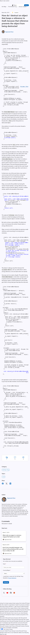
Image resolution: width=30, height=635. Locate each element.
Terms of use (10, 632)
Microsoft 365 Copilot (24, 619)
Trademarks (15, 632)
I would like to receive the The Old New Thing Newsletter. (13, 577)
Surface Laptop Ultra (16, 603)
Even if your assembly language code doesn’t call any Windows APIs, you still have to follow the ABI (13, 549)
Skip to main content (4, 0)
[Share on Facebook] (3, 484)
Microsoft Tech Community (17, 622)
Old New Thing (5, 469)
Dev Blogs (4, 6)
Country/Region (7, 570)
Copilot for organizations (9, 605)
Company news (8, 626)
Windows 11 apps (13, 606)
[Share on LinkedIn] (10, 484)
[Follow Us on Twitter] (4, 593)
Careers (22, 624)
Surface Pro (2, 603)
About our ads (3, 634)
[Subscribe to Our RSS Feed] (14, 593)
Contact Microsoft (19, 631)
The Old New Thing (12, 6)
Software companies (10, 624)
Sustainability (14, 627)
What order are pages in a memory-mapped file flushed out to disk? (12, 536)
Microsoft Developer (14, 621)
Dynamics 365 (17, 618)
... (26, 6)
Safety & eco (21, 632)
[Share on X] (7, 484)
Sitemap (13, 631)
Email (4, 564)
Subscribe (6, 582)
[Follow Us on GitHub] (11, 593)
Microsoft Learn (22, 621)
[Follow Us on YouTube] (7, 593)
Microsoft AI (2, 618)
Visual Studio (18, 624)
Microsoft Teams (15, 619)
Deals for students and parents (18, 614)
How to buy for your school (17, 613)
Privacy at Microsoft (16, 626)
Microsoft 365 (24, 618)
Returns (16, 608)
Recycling (27, 632)
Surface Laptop (8, 603)
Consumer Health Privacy (5, 631)
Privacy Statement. (12, 578)
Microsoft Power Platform (5, 619)
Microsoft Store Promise (11, 609)
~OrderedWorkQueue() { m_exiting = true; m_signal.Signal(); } (10, 136)
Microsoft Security (10, 618)
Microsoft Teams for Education (21, 611)
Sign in (26, 5)
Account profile (20, 606)
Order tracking (21, 608)
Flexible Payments (20, 609)
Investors (23, 626)
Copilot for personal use (20, 605)
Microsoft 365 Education (5, 613)
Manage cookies (3, 632)
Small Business (3, 621)
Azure (8, 621)
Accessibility (8, 627)
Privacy (25, 631)
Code (3, 476)
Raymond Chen (9, 32)
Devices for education (9, 611)
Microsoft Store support (8, 608)
